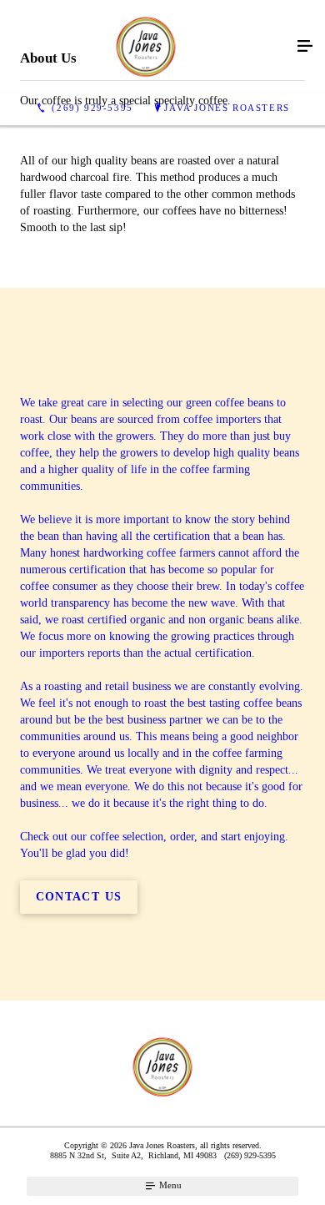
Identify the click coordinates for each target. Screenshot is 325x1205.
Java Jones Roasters (226, 108)
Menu (169, 1185)
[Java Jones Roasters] (146, 46)
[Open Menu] (305, 46)
